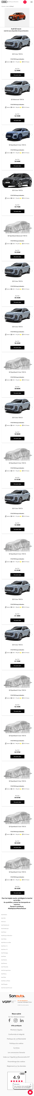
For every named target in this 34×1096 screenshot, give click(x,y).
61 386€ (17, 616)
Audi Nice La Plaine (5, 980)
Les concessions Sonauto (16, 1052)
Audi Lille (3, 918)
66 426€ (17, 888)
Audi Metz (3, 977)
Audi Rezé (3, 956)
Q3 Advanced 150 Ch (17, 99)
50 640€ (17, 161)
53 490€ (17, 525)
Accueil (3, 6)
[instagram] (17, 1020)
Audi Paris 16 (4, 949)
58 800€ (17, 388)
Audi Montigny (4, 953)
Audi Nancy (3, 973)
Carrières (16, 1048)
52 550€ (17, 116)
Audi (7, 6)
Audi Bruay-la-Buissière (6, 935)
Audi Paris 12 (4, 946)
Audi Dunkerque (5, 928)
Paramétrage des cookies (16, 1061)
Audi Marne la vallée (6, 942)
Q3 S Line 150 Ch (17, 54)
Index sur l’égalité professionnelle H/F (16, 1057)
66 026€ (17, 843)
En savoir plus (17, 75)
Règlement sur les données (16, 1066)
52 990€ (17, 70)
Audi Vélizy (3, 939)
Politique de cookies (16, 1043)
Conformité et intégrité (16, 1034)
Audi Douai (3, 932)
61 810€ (17, 479)
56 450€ (17, 298)
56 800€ (17, 434)
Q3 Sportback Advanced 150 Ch (17, 236)
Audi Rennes (4, 963)
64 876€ (17, 797)
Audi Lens (3, 921)
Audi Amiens (4, 914)
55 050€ (17, 252)
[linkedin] (22, 1020)
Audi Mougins (4, 984)
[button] (31, 2)
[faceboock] (10, 1020)
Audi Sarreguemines (6, 970)
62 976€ (17, 752)
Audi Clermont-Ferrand (6, 987)
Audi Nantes (4, 959)
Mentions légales (16, 1030)
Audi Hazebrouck (5, 925)
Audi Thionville (4, 966)
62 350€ (17, 707)
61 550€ (17, 661)
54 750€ (17, 207)
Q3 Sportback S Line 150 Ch (17, 145)
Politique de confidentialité (16, 1039)
